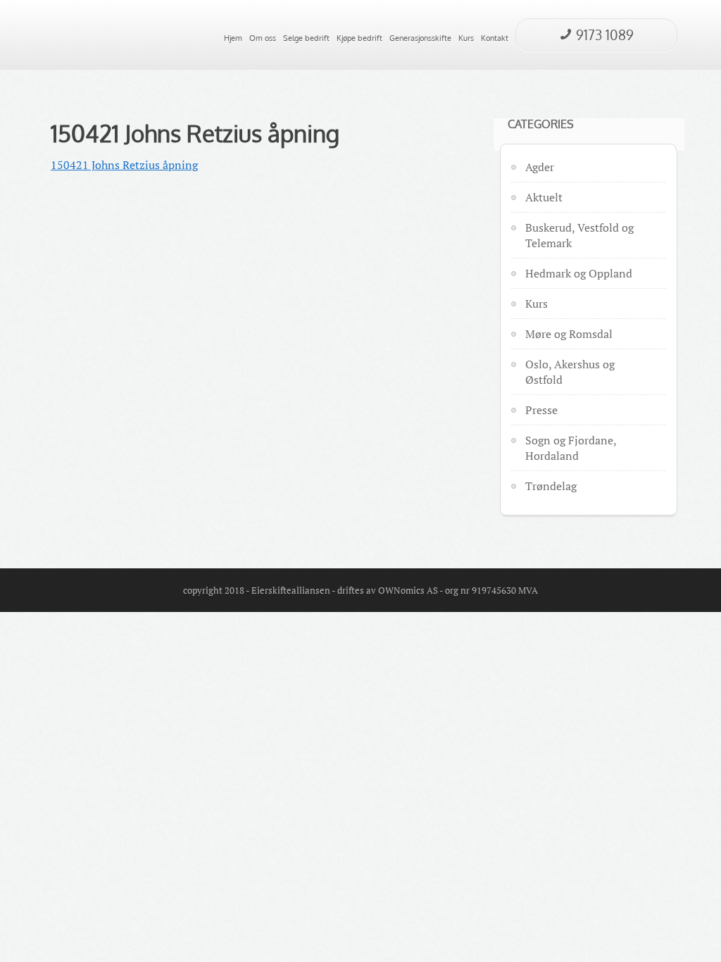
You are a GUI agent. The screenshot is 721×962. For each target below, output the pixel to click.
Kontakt (494, 38)
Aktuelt (544, 197)
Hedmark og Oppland (578, 273)
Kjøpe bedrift (359, 38)
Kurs (466, 38)
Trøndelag (551, 486)
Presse (541, 410)
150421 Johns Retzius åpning (195, 133)
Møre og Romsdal (569, 334)
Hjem (233, 38)
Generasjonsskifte (420, 38)
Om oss (262, 38)
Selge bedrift (306, 38)
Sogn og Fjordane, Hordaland (570, 447)
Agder (539, 167)
